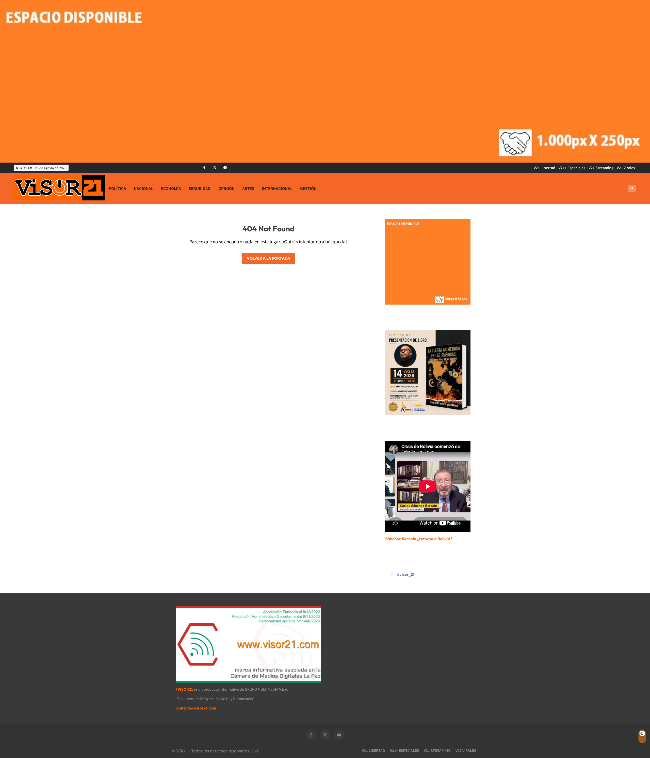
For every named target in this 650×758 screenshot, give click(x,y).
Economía (171, 188)
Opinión (226, 188)
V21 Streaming (601, 167)
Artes (248, 188)
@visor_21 (405, 574)
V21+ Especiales (572, 167)
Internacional (277, 188)
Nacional (143, 188)
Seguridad (200, 188)
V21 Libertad (544, 167)
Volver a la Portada (268, 258)
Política (117, 188)
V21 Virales (626, 167)
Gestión (308, 188)
